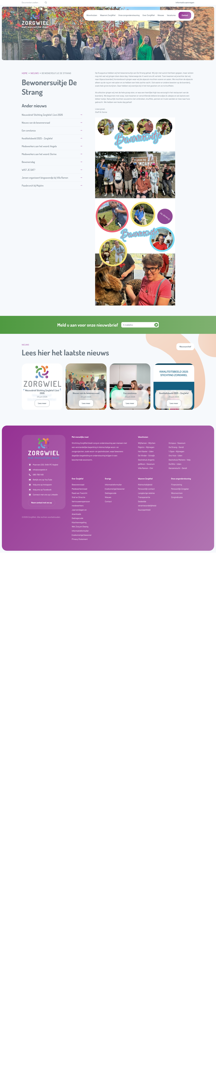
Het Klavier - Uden (146, 451)
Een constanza (29, 130)
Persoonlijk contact (146, 489)
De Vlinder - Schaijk (146, 455)
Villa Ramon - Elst (145, 468)
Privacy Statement (80, 539)
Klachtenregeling (79, 522)
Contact (185, 15)
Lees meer (42, 403)
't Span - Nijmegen (176, 451)
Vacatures (171, 15)
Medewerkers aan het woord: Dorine (39, 154)
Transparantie (144, 497)
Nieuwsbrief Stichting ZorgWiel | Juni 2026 (42, 114)
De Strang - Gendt (176, 447)
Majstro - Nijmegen (146, 447)
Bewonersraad (78, 484)
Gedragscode (77, 518)
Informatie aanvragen (185, 2)
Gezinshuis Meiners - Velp (179, 460)
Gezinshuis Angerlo (146, 460)
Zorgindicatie (177, 497)
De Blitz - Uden (175, 464)
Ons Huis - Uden (175, 455)
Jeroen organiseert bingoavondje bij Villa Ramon (45, 177)
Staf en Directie (78, 497)
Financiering (176, 484)
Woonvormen (176, 493)
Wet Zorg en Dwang (80, 526)
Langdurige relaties (146, 493)
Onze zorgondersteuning (129, 15)
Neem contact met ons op (41, 502)
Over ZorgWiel (148, 15)
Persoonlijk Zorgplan (180, 489)
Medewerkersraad (79, 489)
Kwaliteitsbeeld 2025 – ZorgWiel (37, 138)
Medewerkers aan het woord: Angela (39, 146)
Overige (108, 478)
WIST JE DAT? (28, 169)
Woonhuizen (91, 15)
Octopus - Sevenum (177, 443)
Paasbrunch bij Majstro (33, 185)
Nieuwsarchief (185, 346)
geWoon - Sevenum (146, 464)
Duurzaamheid (144, 510)
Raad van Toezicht (79, 493)
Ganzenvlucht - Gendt (178, 468)
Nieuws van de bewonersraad (36, 122)
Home (25, 73)
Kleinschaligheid (145, 484)
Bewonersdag (30, 161)
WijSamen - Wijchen (146, 443)
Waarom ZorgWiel (107, 15)
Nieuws (161, 15)
